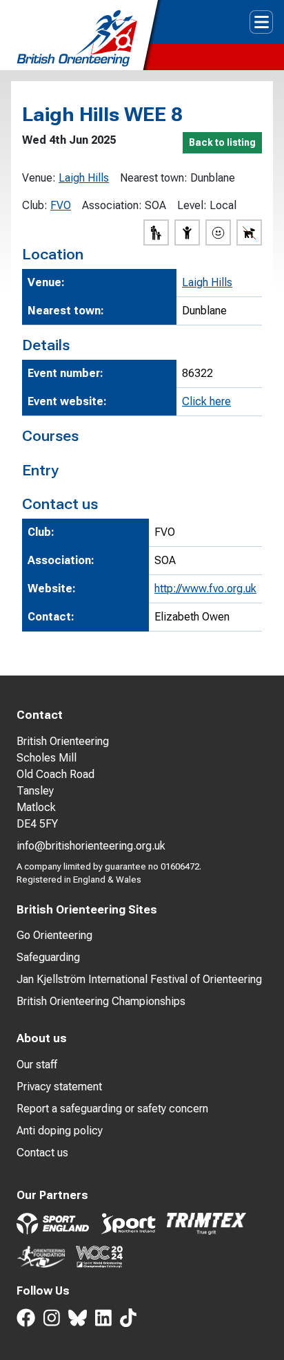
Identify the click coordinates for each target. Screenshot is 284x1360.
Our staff (37, 1064)
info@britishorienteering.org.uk (91, 845)
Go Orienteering (54, 935)
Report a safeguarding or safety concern (112, 1108)
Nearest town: (153, 177)
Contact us (42, 1152)
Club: (35, 205)
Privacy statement (59, 1086)
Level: (192, 205)
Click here (206, 401)
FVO (60, 205)
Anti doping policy (60, 1130)
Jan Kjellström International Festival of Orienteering (139, 979)
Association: (112, 205)
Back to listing (222, 142)
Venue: (39, 177)
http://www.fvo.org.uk (205, 588)
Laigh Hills (84, 177)
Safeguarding (48, 957)
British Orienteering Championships (101, 1001)
